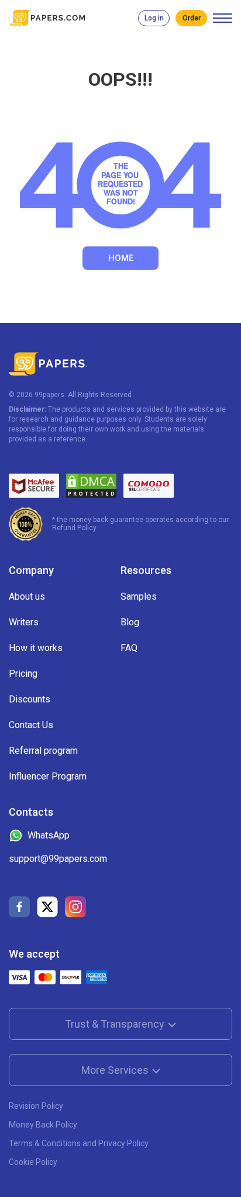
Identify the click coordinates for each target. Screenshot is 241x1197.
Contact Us (31, 724)
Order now (191, 18)
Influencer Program (48, 776)
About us (27, 596)
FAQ (128, 647)
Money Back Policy (43, 1124)
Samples (138, 596)
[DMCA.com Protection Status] (91, 486)
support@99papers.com (58, 858)
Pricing (23, 673)
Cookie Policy (33, 1162)
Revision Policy (36, 1106)
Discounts (29, 699)
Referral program (43, 750)
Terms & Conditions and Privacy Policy (79, 1143)
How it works (36, 647)
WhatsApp (48, 835)
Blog (129, 622)
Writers (24, 622)
